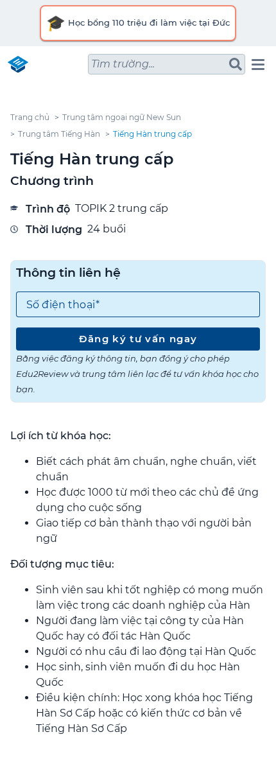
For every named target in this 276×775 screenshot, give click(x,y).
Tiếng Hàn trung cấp (152, 134)
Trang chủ (29, 117)
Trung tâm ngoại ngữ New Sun (121, 117)
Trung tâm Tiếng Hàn (59, 134)
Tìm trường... (123, 64)
